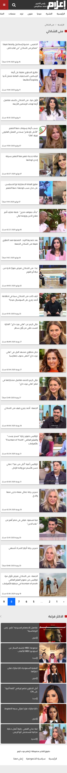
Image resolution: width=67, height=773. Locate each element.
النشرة (49, 13)
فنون (30, 13)
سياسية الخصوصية (35, 758)
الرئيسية (61, 13)
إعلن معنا (18, 758)
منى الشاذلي (49, 25)
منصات (12, 13)
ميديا (39, 13)
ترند (21, 13)
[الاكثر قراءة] (0, 616)
